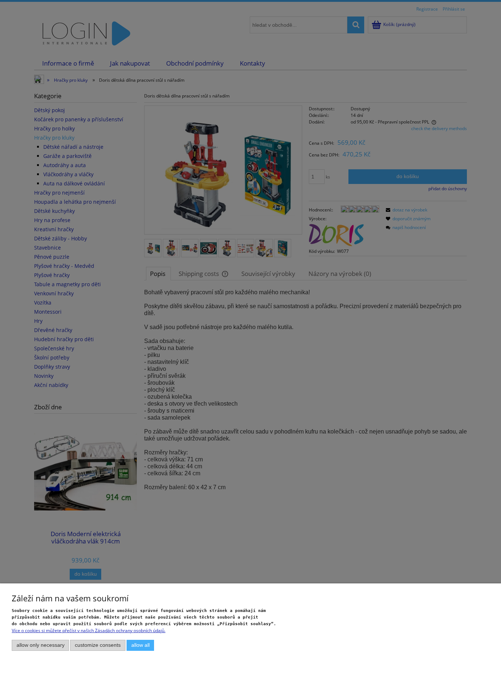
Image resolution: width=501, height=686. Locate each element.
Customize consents (98, 645)
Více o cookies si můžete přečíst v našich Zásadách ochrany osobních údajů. (88, 630)
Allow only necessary (41, 645)
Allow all (140, 645)
